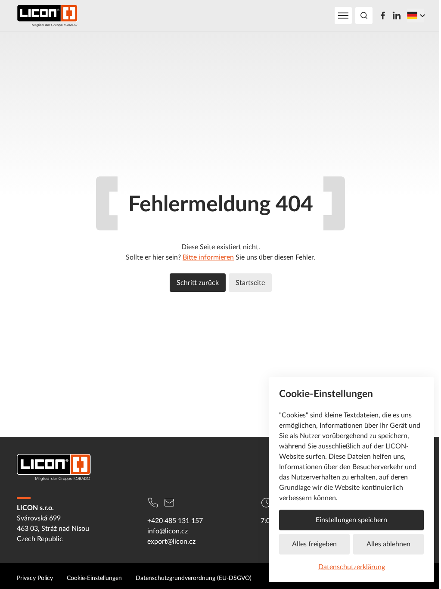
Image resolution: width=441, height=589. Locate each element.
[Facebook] (383, 15)
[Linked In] (397, 15)
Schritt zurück (198, 282)
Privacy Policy (35, 577)
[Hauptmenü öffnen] (343, 15)
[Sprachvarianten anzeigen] (415, 15)
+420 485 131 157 (175, 520)
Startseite (250, 282)
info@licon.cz (167, 530)
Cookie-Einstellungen (94, 577)
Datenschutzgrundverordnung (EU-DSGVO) (194, 577)
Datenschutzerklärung (351, 566)
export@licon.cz (171, 541)
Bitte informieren (208, 257)
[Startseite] (47, 15)
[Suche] (364, 15)
